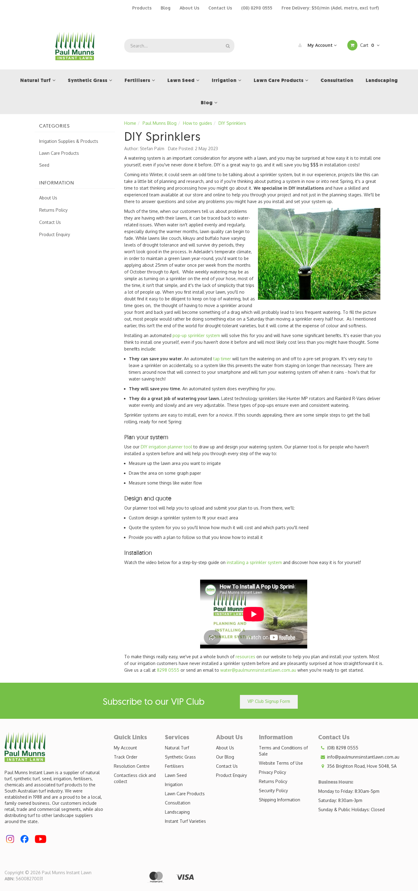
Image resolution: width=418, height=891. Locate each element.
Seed (44, 165)
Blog (165, 7)
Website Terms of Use (281, 763)
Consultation (177, 802)
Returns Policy (53, 210)
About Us (189, 7)
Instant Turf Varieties (185, 821)
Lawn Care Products (59, 153)
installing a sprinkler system (254, 562)
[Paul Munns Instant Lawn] (74, 45)
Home (130, 123)
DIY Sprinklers (232, 123)
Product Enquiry (54, 234)
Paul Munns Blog (160, 123)
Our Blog (225, 756)
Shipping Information (279, 799)
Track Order (125, 756)
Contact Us (220, 7)
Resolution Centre (132, 766)
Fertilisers (174, 766)
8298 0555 (168, 670)
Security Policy (273, 790)
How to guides (197, 123)
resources (245, 656)
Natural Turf (177, 747)
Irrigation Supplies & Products (68, 141)
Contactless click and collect (135, 778)
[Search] (227, 46)
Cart (366, 45)
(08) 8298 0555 (256, 7)
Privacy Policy (272, 772)
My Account (320, 45)
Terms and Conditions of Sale (283, 750)
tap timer (222, 358)
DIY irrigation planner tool (166, 446)
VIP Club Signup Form (269, 701)
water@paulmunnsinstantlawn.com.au (258, 670)
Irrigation (174, 784)
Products (141, 7)
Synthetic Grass (180, 756)
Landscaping (177, 812)
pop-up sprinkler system (196, 335)
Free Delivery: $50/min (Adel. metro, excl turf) (330, 7)
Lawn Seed (176, 775)
